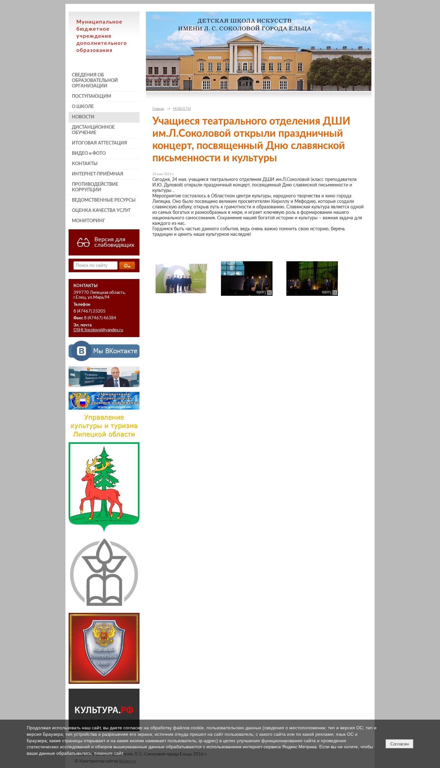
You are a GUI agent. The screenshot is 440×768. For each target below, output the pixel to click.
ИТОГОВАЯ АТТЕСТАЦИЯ (99, 143)
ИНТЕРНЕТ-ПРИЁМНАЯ (97, 174)
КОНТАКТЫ (85, 164)
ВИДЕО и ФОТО (89, 153)
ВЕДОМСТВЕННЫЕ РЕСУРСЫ (104, 200)
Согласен (399, 744)
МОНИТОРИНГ (88, 221)
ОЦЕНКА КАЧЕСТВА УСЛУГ (101, 210)
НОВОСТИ (83, 117)
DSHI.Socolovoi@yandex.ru (98, 330)
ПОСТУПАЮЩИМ (91, 96)
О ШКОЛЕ (83, 107)
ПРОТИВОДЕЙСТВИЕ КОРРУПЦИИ (95, 187)
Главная (158, 109)
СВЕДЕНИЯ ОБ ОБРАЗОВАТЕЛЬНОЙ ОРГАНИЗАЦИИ (95, 80)
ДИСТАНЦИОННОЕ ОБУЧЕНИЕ (93, 130)
